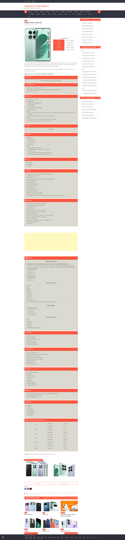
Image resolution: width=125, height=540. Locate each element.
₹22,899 (65, 425)
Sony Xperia (31, 14)
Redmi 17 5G (46, 531)
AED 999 (65, 434)
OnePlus (47, 11)
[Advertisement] (51, 242)
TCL (85, 14)
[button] (37, 468)
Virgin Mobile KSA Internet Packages (89, 109)
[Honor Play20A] (32, 506)
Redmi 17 (26, 531)
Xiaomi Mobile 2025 (34, 494)
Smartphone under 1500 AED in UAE (90, 93)
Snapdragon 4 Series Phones (87, 39)
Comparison (33, 1)
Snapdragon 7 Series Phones (87, 28)
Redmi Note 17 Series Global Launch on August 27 (68, 515)
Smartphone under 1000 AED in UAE (90, 90)
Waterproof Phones (69, 493)
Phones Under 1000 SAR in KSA (60, 493)
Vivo (57, 11)
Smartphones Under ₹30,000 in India (89, 80)
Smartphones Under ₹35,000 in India (89, 82)
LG (70, 14)
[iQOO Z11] (51, 506)
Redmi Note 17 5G (65, 531)
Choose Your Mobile (36, 6)
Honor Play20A (28, 514)
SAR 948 (65, 428)
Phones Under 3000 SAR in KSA (89, 66)
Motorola (69, 11)
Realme (63, 11)
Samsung (30, 11)
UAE (83, 88)
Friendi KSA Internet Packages (87, 112)
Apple (36, 11)
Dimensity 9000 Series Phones (87, 25)
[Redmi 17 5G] (51, 522)
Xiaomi (41, 11)
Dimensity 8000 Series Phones (87, 31)
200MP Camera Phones (32, 493)
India (83, 69)
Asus (66, 14)
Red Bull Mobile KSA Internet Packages (89, 118)
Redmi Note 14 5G (29, 533)
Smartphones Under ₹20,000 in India (89, 74)
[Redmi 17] (32, 522)
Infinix (44, 14)
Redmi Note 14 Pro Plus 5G (71, 533)
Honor (75, 11)
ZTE (29, 16)
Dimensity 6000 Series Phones (87, 42)
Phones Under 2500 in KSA (88, 63)
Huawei (81, 11)
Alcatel (60, 14)
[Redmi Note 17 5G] (69, 522)
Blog (29, 1)
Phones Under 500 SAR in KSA (88, 52)
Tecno (49, 14)
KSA (83, 50)
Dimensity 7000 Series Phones (42, 493)
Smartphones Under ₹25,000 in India (89, 77)
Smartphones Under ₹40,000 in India (89, 85)
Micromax (79, 14)
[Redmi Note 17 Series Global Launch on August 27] (69, 506)
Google (38, 14)
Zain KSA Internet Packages (87, 101)
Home (26, 1)
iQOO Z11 (45, 514)
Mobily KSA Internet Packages (87, 104)
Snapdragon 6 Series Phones (87, 34)
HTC (74, 14)
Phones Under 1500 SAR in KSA (89, 58)
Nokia (54, 14)
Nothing (87, 11)
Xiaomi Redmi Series (34, 91)
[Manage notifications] (3, 537)
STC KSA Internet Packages (87, 106)
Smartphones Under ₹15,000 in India (89, 71)
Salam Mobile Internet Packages (88, 115)
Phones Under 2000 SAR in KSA (89, 61)
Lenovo (90, 14)
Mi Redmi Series (51, 493)
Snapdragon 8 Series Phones (87, 23)
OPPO (53, 11)
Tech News (63, 512)
